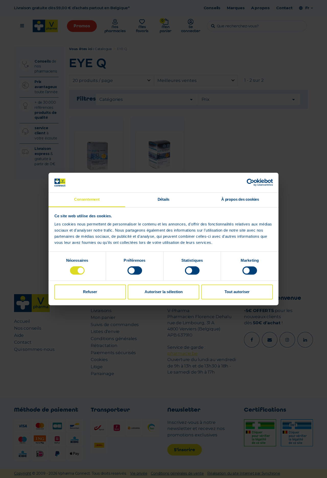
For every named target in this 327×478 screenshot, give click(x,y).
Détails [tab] (164, 199)
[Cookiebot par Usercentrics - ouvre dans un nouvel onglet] (250, 182)
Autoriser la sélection (164, 292)
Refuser (90, 292)
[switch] (134, 271)
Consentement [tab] (87, 199)
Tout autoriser (237, 292)
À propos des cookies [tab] (240, 199)
